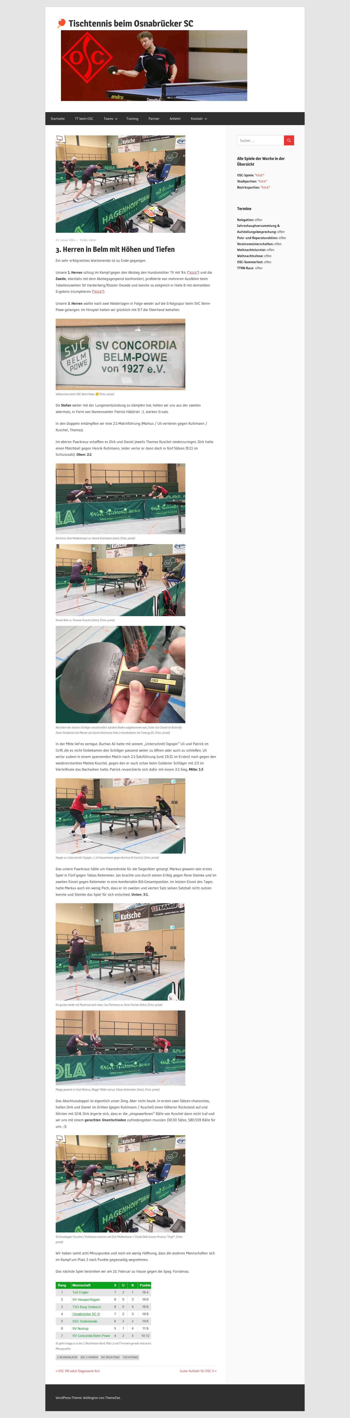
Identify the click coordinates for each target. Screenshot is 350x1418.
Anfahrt (175, 118)
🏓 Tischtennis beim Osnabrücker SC (124, 23)
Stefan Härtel (88, 240)
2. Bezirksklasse (67, 1357)
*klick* (193, 272)
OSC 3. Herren (89, 1357)
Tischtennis (130, 1357)
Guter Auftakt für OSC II (197, 1371)
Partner (154, 118)
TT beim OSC (84, 118)
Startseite (58, 118)
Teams (108, 118)
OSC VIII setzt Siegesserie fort (79, 1371)
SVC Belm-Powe (110, 1357)
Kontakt (197, 118)
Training (132, 118)
